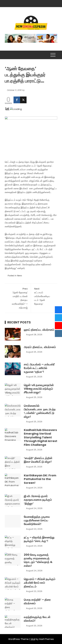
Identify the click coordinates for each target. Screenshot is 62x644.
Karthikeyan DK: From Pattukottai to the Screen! (40, 479)
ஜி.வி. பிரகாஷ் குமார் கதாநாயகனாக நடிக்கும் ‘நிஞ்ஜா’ (38, 499)
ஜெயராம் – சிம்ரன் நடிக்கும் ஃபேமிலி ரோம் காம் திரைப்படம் (39, 582)
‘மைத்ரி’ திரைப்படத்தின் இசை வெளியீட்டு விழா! (38, 460)
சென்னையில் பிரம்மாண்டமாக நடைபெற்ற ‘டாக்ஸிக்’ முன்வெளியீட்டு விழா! (39, 411)
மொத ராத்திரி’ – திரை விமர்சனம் (37, 601)
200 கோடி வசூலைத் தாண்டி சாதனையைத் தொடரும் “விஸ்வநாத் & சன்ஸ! (38, 560)
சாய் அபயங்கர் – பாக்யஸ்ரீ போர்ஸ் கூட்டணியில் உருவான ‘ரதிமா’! (39, 368)
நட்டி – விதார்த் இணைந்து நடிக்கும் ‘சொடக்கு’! (39, 539)
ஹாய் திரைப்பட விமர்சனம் (39, 330)
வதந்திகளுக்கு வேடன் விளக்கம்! (37, 619)
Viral (33, 639)
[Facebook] (17, 100)
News (19, 275)
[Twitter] (23, 100)
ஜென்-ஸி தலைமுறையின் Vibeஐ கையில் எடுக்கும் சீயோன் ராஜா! (39, 388)
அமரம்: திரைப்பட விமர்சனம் (40, 347)
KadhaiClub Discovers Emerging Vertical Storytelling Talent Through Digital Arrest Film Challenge (40, 437)
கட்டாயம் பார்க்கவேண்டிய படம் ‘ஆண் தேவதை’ (42, 296)
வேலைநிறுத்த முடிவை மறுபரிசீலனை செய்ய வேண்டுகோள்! (37, 520)
